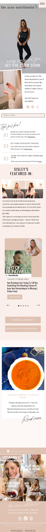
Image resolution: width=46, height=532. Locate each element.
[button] (18, 305)
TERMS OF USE (30, 530)
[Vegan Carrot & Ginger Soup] (23, 368)
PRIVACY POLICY (17, 530)
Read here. (31, 137)
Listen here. (28, 149)
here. (40, 161)
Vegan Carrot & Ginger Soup (23, 396)
